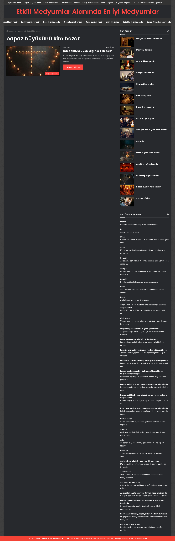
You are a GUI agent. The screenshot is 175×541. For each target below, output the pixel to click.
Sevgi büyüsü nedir (90, 2)
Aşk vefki (140, 141)
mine (122, 237)
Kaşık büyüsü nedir (51, 2)
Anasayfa (12, 31)
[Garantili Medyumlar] (127, 65)
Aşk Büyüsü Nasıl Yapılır (147, 164)
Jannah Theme (34, 538)
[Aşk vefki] (127, 144)
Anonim (123, 429)
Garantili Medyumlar (146, 61)
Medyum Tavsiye (144, 50)
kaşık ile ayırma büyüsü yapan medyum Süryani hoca (143, 350)
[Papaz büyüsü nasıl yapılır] (127, 190)
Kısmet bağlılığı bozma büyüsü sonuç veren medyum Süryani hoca (143, 396)
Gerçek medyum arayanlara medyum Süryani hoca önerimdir (142, 501)
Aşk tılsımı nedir (14, 2)
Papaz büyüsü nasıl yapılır (148, 187)
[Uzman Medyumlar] (127, 87)
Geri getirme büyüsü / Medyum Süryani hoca (139, 461)
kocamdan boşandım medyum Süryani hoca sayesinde (144, 360)
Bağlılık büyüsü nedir (32, 2)
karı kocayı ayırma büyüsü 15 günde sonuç (139, 339)
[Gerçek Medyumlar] (127, 76)
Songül (123, 258)
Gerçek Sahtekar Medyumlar (150, 2)
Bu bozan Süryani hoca (130, 524)
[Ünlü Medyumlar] (127, 99)
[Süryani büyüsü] (127, 201)
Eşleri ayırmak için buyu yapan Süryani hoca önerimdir (144, 408)
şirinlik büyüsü (107, 2)
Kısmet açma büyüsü (71, 2)
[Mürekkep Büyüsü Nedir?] (127, 179)
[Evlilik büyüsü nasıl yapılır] (127, 156)
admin (67, 47)
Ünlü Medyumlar (143, 95)
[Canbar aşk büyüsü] (127, 122)
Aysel (122, 247)
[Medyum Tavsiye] (127, 53)
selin (122, 440)
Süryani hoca (126, 419)
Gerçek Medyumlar (145, 72)
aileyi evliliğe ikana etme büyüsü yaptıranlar (139, 328)
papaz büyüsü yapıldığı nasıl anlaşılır (87, 51)
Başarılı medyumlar (145, 107)
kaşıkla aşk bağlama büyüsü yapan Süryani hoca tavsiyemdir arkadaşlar (141, 372)
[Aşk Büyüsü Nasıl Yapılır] (127, 167)
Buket (122, 287)
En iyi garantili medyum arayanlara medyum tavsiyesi (143, 514)
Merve (123, 222)
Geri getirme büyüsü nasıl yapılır (151, 129)
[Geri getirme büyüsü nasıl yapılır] (127, 133)
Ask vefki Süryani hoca (130, 482)
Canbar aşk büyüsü (145, 118)
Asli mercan (125, 472)
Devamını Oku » (73, 67)
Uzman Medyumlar (145, 84)
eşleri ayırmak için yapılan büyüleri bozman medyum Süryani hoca (143, 306)
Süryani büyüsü (143, 198)
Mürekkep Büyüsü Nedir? (147, 175)
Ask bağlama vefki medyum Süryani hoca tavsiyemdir (143, 493)
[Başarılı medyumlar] (127, 110)
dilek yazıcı (125, 318)
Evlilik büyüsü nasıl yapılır (148, 152)
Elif (121, 229)
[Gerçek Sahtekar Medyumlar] (127, 42)
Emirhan (124, 450)
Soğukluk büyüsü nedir (125, 2)
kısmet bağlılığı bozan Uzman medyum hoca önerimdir (144, 384)
